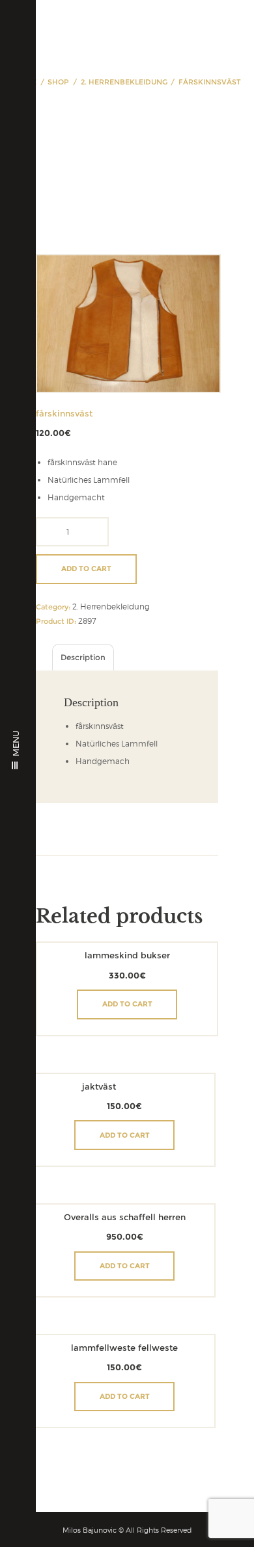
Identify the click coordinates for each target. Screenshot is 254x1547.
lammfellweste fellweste (124, 1348)
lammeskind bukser (127, 955)
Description (83, 657)
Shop (58, 81)
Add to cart (86, 568)
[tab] (83, 657)
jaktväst (99, 1087)
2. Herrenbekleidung (124, 81)
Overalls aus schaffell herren (125, 1217)
